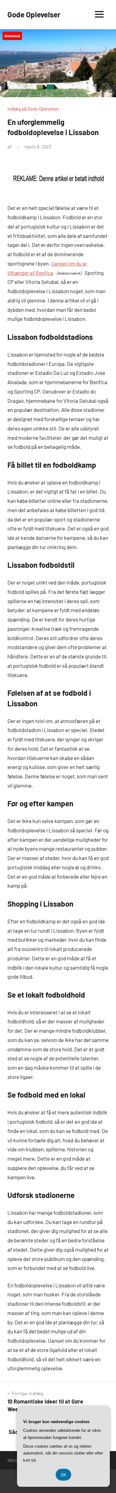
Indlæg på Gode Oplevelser (33, 109)
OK (63, 1474)
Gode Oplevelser (33, 14)
